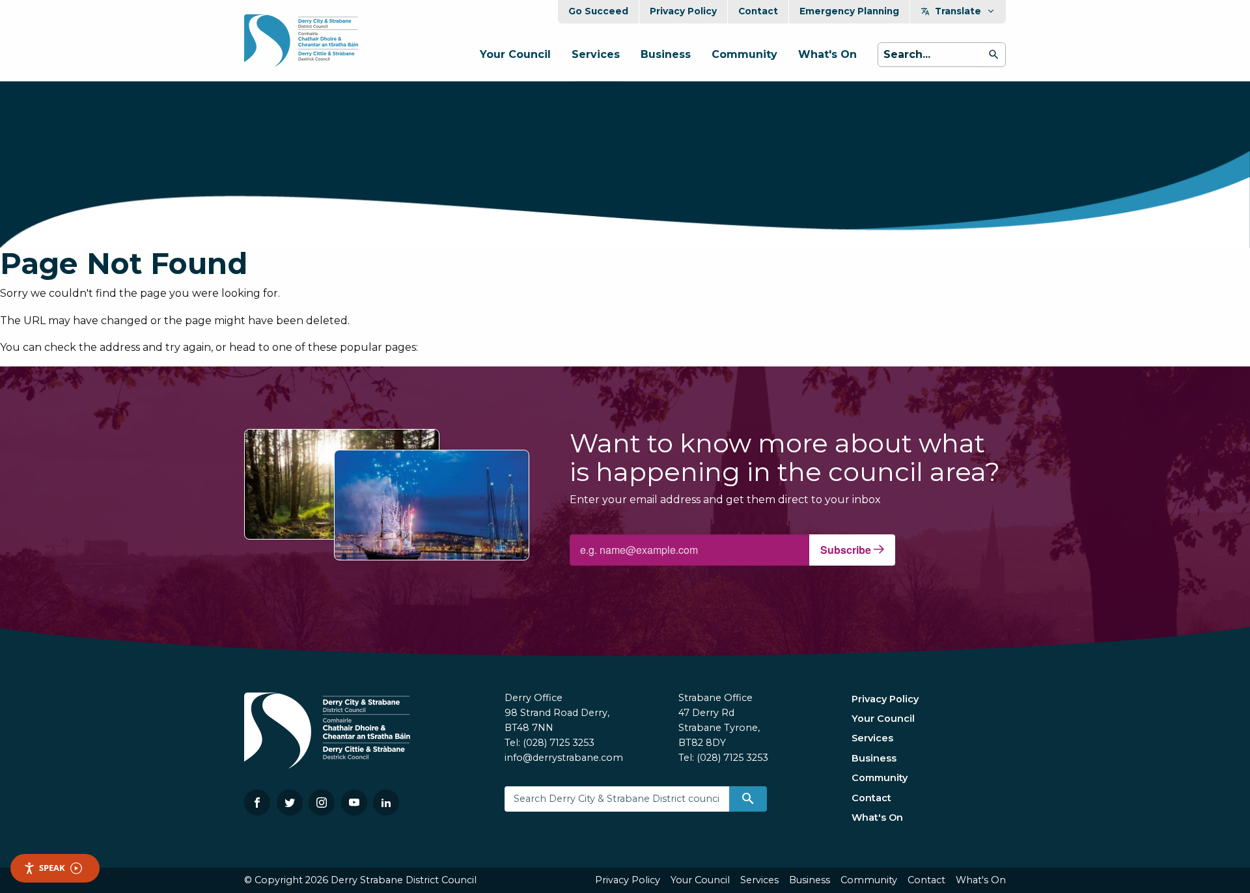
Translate (958, 11)
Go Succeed (598, 11)
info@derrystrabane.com (564, 757)
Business (666, 54)
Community (744, 54)
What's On (827, 54)
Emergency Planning (849, 11)
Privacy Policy (683, 11)
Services (596, 54)
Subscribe (847, 549)
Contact (758, 11)
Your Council (515, 54)
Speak (52, 867)
